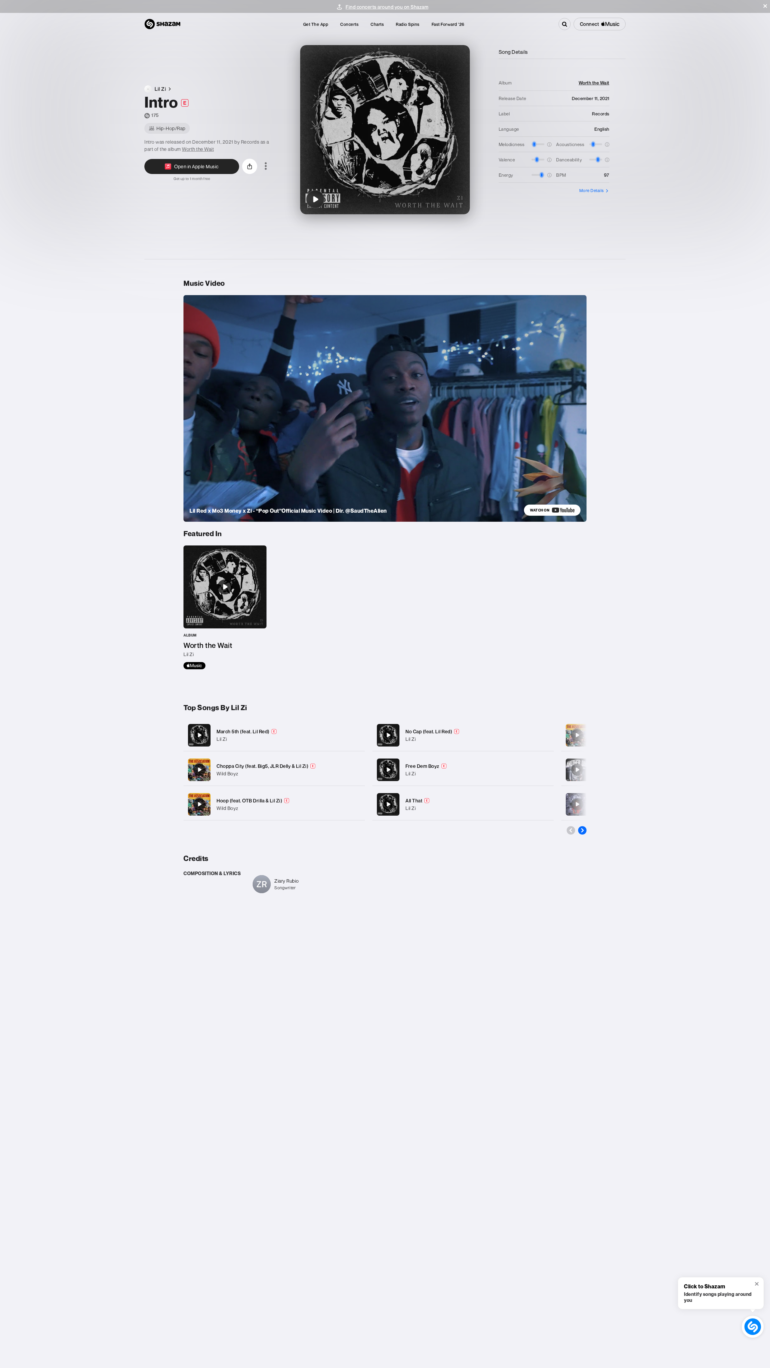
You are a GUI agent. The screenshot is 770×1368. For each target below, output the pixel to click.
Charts (377, 24)
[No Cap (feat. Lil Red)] (463, 735)
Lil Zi (222, 739)
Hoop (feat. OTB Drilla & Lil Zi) (249, 801)
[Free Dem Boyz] (463, 770)
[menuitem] (315, 24)
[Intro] (315, 199)
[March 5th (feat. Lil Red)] (274, 735)
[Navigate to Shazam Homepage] (162, 24)
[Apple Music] (194, 665)
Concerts (349, 24)
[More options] (265, 166)
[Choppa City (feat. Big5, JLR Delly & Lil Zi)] (274, 770)
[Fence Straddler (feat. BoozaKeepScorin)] (577, 804)
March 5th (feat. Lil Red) (243, 731)
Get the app (315, 24)
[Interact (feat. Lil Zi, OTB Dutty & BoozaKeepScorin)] (577, 735)
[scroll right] (582, 830)
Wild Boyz (228, 774)
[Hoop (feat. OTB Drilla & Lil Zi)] (274, 804)
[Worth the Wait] (224, 607)
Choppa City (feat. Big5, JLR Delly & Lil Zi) (262, 766)
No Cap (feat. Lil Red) (428, 731)
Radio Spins (408, 24)
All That (413, 801)
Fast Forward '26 (448, 24)
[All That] (463, 804)
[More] (354, 735)
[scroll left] (571, 830)
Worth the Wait (198, 149)
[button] (765, 6)
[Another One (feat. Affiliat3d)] (577, 770)
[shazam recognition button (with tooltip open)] (753, 1327)
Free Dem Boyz (422, 766)
